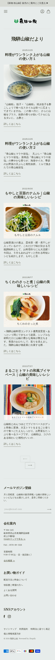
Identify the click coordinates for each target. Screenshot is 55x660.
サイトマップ (10, 629)
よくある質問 (10, 590)
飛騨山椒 (14, 638)
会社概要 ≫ (9, 560)
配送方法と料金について (15, 579)
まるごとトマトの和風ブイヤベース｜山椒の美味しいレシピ (27, 374)
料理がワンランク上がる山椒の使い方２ (27, 145)
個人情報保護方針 (12, 634)
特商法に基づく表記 (40, 629)
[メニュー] (5, 11)
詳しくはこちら (12, 124)
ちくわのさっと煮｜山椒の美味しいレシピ (27, 284)
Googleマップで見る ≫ (15, 539)
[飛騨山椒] (27, 21)
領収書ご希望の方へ (13, 585)
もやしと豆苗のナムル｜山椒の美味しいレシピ (27, 195)
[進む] (30, 465)
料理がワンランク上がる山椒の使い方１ (27, 57)
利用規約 (23, 629)
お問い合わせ (10, 595)
